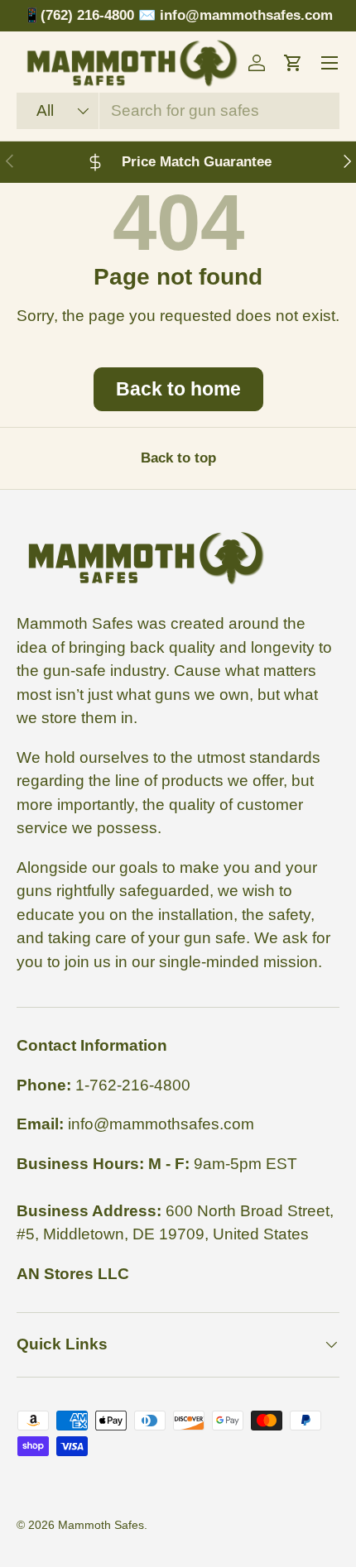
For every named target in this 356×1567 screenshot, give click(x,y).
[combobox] (178, 111)
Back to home (178, 389)
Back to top (178, 458)
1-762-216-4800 (132, 1085)
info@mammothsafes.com (161, 1124)
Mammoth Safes (101, 1524)
